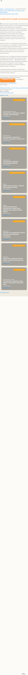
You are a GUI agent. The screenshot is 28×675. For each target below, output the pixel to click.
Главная (2, 9)
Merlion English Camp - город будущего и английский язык (14, 88)
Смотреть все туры (4, 292)
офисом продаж (13, 83)
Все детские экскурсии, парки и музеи (9, 13)
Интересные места (9, 9)
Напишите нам (7, 79)
